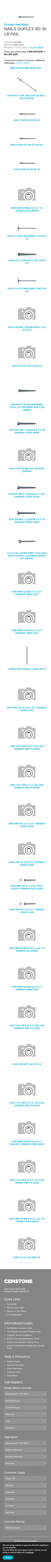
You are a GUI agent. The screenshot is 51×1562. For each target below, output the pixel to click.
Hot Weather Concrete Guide (19, 1328)
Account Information (15, 1365)
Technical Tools (13, 1372)
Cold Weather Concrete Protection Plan (24, 1331)
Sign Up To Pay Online (16, 1311)
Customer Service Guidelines (19, 1335)
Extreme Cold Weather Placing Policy (23, 1342)
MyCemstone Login (15, 1308)
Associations (12, 1375)
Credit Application (14, 1315)
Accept (7, 1557)
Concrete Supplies (13, 11)
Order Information (14, 1368)
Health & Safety (13, 1361)
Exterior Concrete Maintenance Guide (23, 1339)
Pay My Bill (11, 1304)
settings (30, 1552)
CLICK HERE (37, 47)
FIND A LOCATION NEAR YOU (25, 68)
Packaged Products (14, 21)
